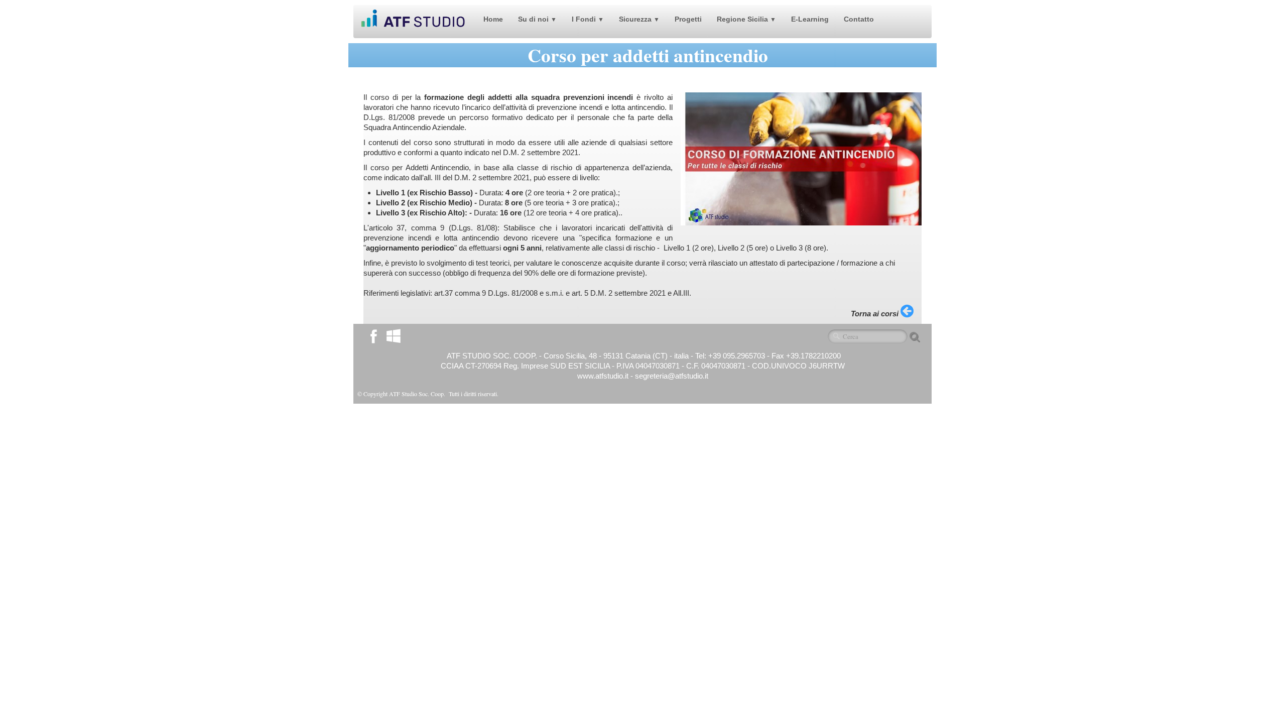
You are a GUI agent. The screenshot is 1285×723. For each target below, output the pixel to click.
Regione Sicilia (746, 19)
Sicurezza (639, 19)
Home (493, 19)
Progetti (688, 19)
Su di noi (537, 19)
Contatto (859, 19)
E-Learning (810, 19)
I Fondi (588, 19)
